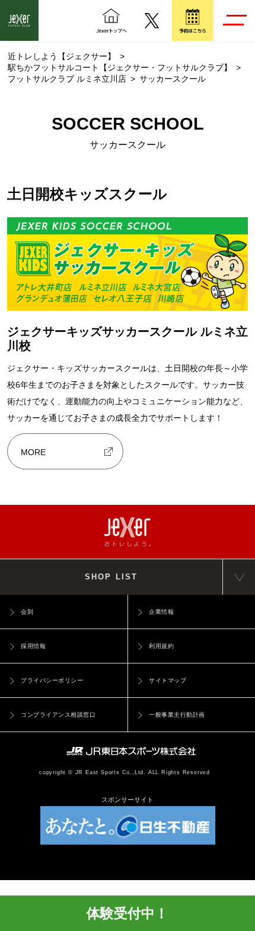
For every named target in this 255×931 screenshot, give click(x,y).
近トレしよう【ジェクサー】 (62, 56)
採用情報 (33, 646)
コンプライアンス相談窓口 (58, 714)
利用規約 (161, 646)
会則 (27, 611)
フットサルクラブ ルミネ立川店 (67, 79)
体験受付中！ (127, 913)
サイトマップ (167, 680)
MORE (33, 452)
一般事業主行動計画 (177, 714)
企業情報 (161, 611)
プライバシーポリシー (52, 680)
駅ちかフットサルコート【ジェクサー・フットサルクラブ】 (120, 67)
